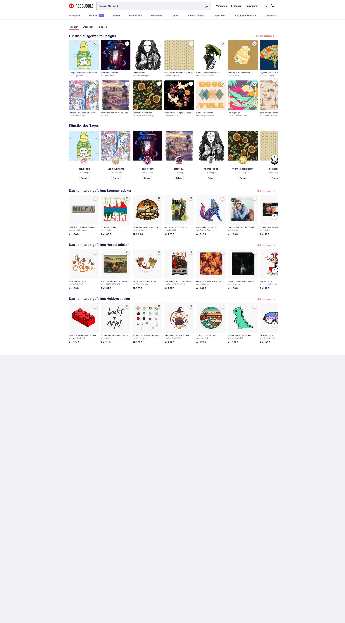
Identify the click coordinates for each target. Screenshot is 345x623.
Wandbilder (156, 15)
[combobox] (153, 6)
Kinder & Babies (196, 15)
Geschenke (270, 15)
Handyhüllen (135, 15)
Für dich (74, 26)
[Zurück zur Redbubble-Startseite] (81, 5)
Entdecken (74, 15)
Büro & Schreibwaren (245, 15)
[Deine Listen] (266, 6)
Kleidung (96, 15)
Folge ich (102, 26)
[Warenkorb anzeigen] (273, 6)
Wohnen (175, 15)
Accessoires (219, 15)
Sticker (116, 15)
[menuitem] (74, 15)
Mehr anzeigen (264, 35)
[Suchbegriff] (207, 6)
